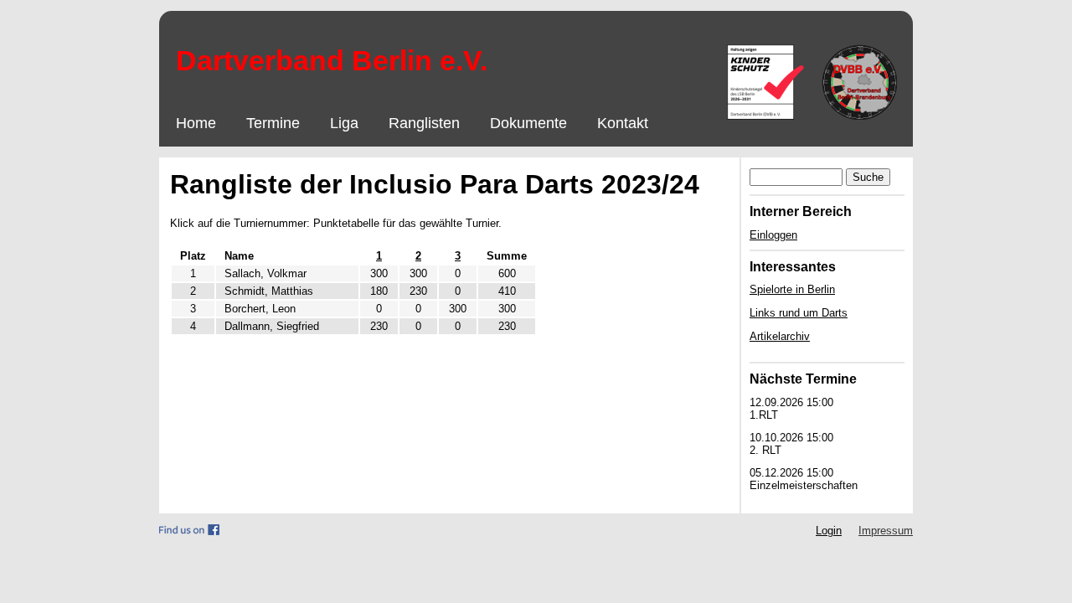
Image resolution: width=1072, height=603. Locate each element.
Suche (868, 177)
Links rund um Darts (799, 313)
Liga (344, 123)
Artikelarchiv (780, 336)
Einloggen (773, 235)
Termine (273, 123)
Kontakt (622, 123)
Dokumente (528, 123)
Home (196, 123)
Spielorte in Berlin (792, 289)
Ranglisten (424, 123)
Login (829, 530)
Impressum (885, 530)
